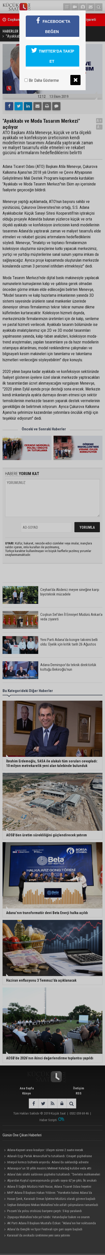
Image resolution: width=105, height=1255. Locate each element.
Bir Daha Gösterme (43, 80)
